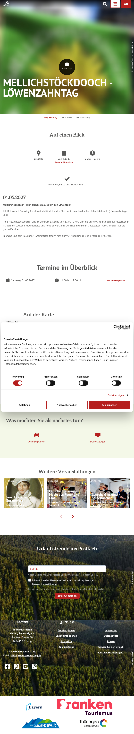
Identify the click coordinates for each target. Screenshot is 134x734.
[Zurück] (61, 516)
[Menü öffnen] (115, 4)
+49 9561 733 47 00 (24, 651)
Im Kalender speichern (116, 280)
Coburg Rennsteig (50, 117)
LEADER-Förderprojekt (111, 652)
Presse (111, 641)
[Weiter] (72, 516)
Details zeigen (116, 395)
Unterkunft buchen (66, 635)
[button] (126, 4)
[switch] (50, 383)
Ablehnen (24, 405)
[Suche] (105, 4)
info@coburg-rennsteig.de (26, 655)
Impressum (111, 630)
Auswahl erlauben (67, 405)
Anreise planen (66, 630)
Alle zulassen (109, 405)
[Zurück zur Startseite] (6, 5)
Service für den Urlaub (111, 646)
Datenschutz (111, 635)
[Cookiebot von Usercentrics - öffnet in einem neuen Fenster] (116, 327)
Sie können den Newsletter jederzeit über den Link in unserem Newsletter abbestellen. (66, 589)
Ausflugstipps (66, 646)
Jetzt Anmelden (67, 596)
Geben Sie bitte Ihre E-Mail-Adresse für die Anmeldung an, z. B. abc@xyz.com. (63, 575)
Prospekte (66, 641)
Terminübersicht (64, 162)
